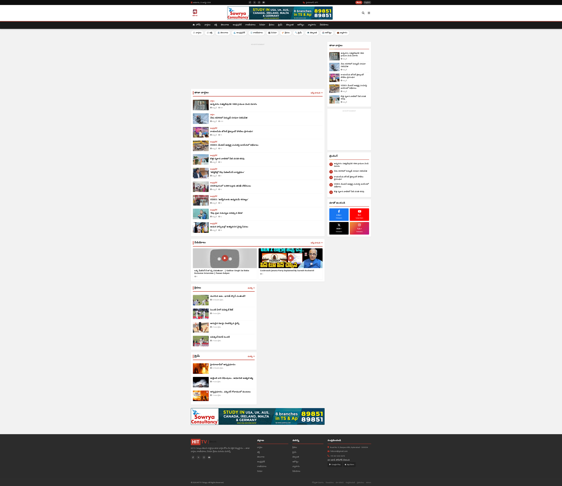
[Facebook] (193, 457)
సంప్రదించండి (350, 482)
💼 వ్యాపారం (342, 33)
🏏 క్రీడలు (286, 33)
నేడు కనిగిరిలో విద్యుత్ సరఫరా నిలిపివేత (353, 65)
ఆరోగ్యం (300, 25)
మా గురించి (340, 482)
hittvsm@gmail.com (339, 451)
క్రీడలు (271, 25)
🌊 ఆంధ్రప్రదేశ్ (239, 33)
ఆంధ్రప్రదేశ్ (237, 25)
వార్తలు (207, 25)
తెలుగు (359, 2)
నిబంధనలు (330, 482)
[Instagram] (204, 457)
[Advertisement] (258, 66)
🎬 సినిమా (272, 33)
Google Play (336, 464)
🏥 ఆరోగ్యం (327, 33)
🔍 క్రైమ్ (298, 33)
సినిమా (262, 25)
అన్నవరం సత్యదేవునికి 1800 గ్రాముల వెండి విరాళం (352, 54)
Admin (368, 482)
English (367, 2)
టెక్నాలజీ (289, 25)
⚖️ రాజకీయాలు (256, 33)
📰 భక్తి (209, 33)
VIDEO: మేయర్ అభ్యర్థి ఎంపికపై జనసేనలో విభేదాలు (354, 87)
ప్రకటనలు (360, 482)
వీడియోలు (324, 25)
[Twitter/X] (198, 457)
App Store (350, 464)
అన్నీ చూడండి (315, 92)
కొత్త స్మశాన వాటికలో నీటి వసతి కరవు (353, 97)
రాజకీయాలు (250, 25)
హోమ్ (198, 25)
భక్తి (215, 25)
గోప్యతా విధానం (318, 482)
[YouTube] (209, 457)
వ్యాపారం (312, 25)
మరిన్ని (250, 288)
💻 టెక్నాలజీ (312, 33)
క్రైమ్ (280, 25)
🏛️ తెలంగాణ (222, 33)
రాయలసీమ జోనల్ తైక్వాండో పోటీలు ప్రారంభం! (352, 76)
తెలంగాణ (225, 25)
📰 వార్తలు (197, 33)
